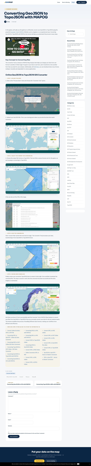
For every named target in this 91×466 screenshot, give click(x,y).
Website (10, 425)
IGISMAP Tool (70, 171)
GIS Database (70, 143)
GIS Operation (70, 146)
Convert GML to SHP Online (51, 335)
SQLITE (69, 202)
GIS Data (36, 67)
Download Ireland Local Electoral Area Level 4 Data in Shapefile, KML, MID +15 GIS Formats (75, 66)
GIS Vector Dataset (71, 158)
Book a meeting (51, 461)
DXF (68, 118)
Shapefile (69, 195)
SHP (68, 198)
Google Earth (70, 164)
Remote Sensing (70, 192)
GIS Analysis (70, 133)
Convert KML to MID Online (33, 349)
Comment (10, 396)
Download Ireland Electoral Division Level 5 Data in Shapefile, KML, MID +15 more (75, 56)
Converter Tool (14, 32)
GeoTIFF (69, 127)
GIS (68, 130)
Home (58, 2)
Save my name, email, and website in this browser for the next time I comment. (26, 433)
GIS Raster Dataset (71, 152)
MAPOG (22, 32)
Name (9, 413)
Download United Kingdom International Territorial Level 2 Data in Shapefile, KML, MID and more (75, 89)
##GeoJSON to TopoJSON (11, 376)
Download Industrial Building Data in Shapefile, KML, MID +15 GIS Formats (75, 45)
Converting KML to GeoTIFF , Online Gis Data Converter (12, 337)
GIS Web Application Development (74, 161)
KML (68, 174)
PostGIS (69, 186)
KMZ (68, 177)
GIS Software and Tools (72, 155)
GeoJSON (69, 121)
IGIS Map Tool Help (71, 168)
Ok (78, 463)
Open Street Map (70, 183)
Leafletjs (69, 180)
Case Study (69, 112)
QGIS (68, 189)
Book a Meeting (66, 2)
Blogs (73, 2)
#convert (21, 376)
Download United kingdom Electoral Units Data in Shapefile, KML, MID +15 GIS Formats (75, 95)
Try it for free (39, 461)
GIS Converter (70, 136)
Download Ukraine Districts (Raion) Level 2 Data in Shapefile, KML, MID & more (75, 72)
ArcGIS (68, 109)
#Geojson (28, 376)
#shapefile (34, 376)
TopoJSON (69, 205)
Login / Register (81, 2)
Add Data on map (71, 105)
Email (9, 419)
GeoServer (69, 124)
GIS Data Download (71, 140)
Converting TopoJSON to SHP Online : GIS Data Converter (13, 349)
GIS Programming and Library (73, 149)
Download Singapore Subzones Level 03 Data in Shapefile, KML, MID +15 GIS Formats (75, 78)
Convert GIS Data (11, 9)
